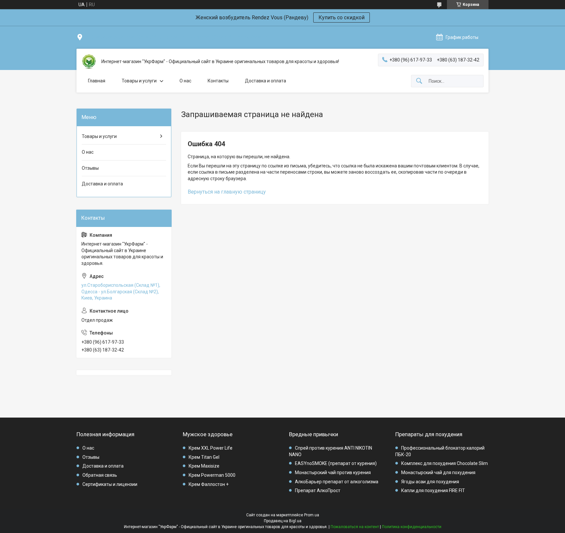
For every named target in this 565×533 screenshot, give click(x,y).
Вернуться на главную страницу (227, 192)
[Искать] (419, 81)
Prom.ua (311, 515)
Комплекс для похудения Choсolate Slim (444, 463)
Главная (96, 80)
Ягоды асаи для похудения (430, 481)
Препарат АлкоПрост (317, 490)
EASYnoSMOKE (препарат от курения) (336, 463)
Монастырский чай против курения (333, 472)
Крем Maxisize (204, 466)
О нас (185, 80)
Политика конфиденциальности (411, 526)
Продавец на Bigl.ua (282, 521)
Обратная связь (99, 475)
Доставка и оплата (265, 80)
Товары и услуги (139, 80)
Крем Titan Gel (204, 457)
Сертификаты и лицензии (109, 484)
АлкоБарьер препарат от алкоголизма (336, 481)
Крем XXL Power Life (210, 448)
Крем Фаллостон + (209, 484)
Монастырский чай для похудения (438, 472)
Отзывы (90, 168)
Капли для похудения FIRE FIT (433, 490)
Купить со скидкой (341, 17)
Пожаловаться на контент (355, 526)
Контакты (218, 80)
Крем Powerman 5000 (212, 475)
